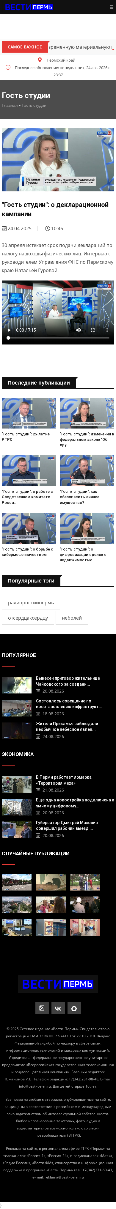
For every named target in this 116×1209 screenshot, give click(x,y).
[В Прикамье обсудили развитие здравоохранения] (17, 927)
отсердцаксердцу (28, 618)
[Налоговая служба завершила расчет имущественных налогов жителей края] (51, 927)
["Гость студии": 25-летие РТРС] (29, 413)
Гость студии (34, 105)
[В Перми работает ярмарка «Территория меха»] (17, 784)
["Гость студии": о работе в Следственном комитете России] (29, 470)
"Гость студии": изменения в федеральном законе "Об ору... (87, 439)
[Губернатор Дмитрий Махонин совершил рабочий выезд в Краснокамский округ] (17, 829)
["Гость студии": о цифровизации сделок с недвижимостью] (87, 528)
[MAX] (74, 1008)
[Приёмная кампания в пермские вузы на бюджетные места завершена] (85, 927)
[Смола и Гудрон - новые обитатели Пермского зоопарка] (51, 882)
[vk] (58, 1008)
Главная (10, 105)
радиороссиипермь (31, 602)
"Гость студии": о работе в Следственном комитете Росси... (27, 496)
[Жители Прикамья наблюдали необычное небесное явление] (17, 730)
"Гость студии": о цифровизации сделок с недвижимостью (83, 554)
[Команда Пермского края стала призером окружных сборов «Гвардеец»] (17, 882)
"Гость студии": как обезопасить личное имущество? (79, 496)
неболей (72, 618)
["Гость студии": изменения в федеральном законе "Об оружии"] (87, 413)
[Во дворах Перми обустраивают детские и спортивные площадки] (85, 882)
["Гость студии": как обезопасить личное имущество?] (87, 470)
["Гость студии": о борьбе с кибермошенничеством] (29, 528)
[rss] (42, 1008)
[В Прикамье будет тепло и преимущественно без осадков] (17, 905)
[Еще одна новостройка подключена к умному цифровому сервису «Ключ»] (17, 806)
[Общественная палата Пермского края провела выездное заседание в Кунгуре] (85, 905)
